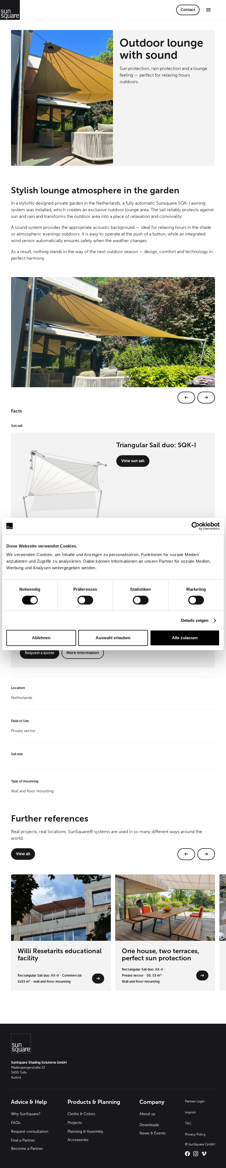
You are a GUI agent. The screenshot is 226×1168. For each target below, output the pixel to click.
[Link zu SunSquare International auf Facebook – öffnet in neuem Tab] (187, 1153)
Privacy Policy (195, 1134)
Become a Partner (27, 1148)
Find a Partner (23, 1140)
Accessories (78, 1139)
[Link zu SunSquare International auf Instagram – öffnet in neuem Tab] (195, 1153)
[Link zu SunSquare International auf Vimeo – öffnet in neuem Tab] (203, 1153)
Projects (75, 1122)
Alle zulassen (185, 637)
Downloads (149, 1125)
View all (23, 854)
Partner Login (195, 1101)
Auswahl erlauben (113, 637)
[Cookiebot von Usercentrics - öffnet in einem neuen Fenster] (195, 526)
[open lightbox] (113, 340)
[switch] (85, 600)
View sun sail (132, 461)
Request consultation (29, 1131)
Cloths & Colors (81, 1114)
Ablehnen (41, 637)
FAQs (15, 1122)
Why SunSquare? (26, 1114)
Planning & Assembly (85, 1131)
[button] (208, 10)
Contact (188, 9)
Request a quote (39, 653)
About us (147, 1114)
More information (82, 653)
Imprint (190, 1112)
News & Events (152, 1133)
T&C (188, 1123)
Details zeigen (194, 620)
